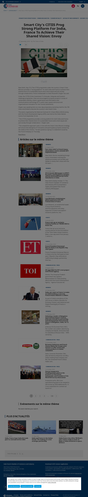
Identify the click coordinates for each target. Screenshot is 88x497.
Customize (37, 486)
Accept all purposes (14, 486)
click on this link (52, 482)
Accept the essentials (26, 486)
